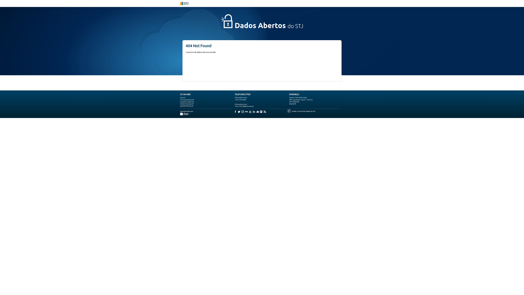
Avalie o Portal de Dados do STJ (303, 111)
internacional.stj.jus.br (187, 100)
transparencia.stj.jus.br (187, 102)
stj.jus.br (182, 97)
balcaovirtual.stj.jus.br (187, 104)
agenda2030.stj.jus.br (186, 106)
